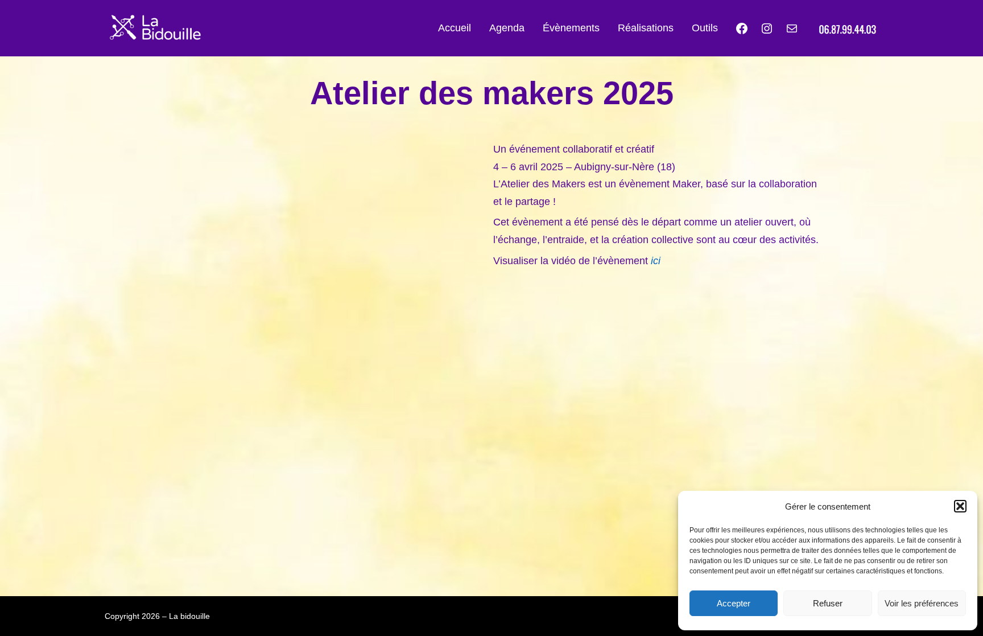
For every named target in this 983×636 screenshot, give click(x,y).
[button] (960, 506)
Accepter (733, 603)
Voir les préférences (922, 603)
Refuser (827, 603)
